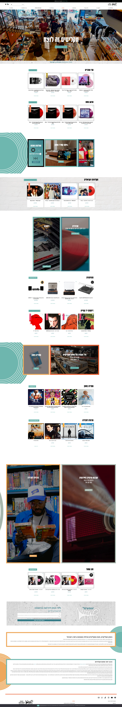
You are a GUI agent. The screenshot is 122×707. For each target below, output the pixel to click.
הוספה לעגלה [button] (86, 95)
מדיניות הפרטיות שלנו (30, 618)
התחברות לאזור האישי (112, 701)
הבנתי (38, 705)
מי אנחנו (114, 703)
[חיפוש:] (17, 4)
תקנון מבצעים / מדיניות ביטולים (69, 703)
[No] (120, 705)
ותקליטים (86, 639)
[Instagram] (108, 697)
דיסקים (35, 664)
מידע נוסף (36, 446)
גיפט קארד (86, 8)
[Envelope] (98, 697)
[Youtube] (111, 697)
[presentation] (17, 4)
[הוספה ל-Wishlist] (92, 74)
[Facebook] (115, 697)
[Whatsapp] (102, 697)
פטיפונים (74, 8)
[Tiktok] (105, 697)
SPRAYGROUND (38, 8)
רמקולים (81, 664)
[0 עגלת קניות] (8, 4)
